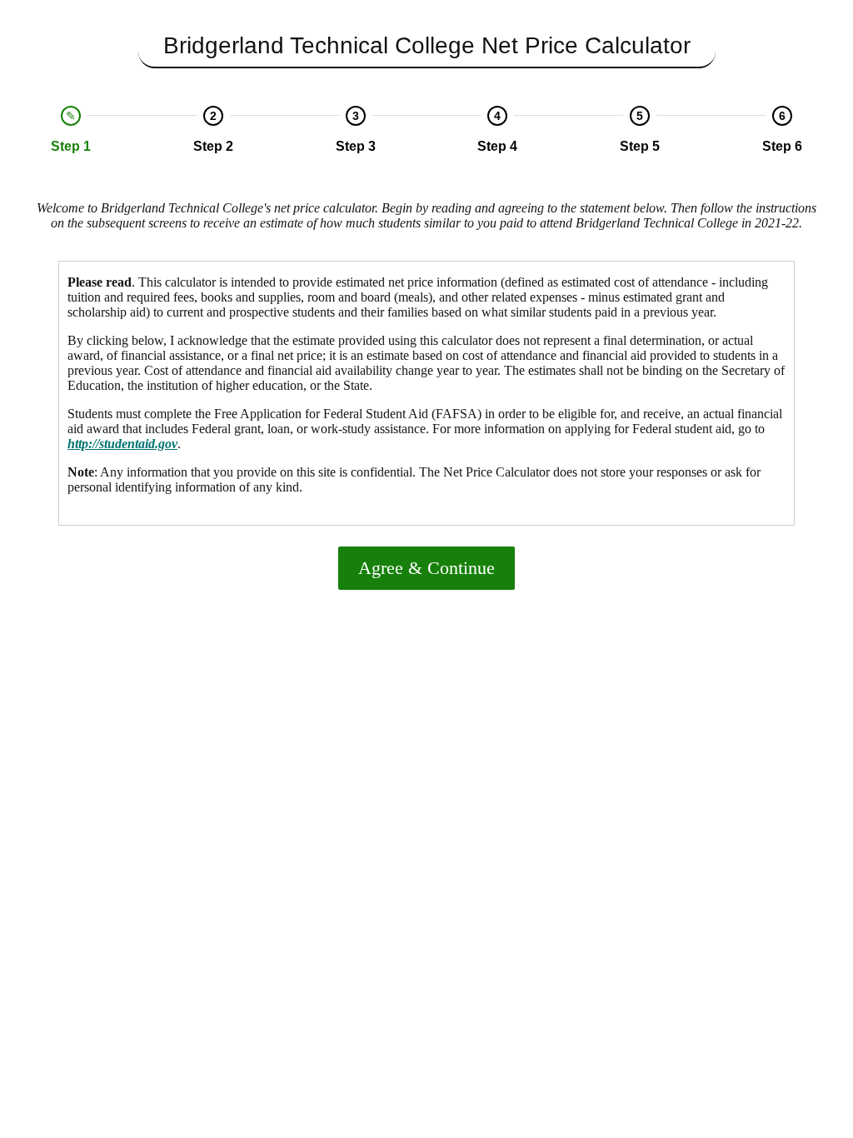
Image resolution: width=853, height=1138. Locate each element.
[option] (71, 130)
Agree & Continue (426, 567)
